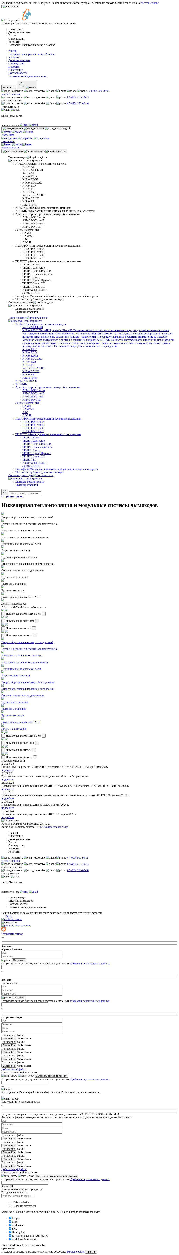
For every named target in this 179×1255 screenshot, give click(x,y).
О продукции (16, 63)
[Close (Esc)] (2, 937)
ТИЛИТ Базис (30, 437)
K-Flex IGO (29, 361)
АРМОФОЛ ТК (31, 399)
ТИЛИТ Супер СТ (33, 456)
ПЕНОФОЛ (48, 418)
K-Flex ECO (29, 352)
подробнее (7, 770)
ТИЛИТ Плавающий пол (37, 446)
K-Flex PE (28, 365)
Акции (12, 50)
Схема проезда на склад (54, 826)
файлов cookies (76, 1251)
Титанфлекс (56, 469)
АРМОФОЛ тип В (33, 393)
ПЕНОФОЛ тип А (33, 421)
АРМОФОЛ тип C (33, 396)
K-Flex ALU (29, 349)
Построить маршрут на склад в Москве (31, 54)
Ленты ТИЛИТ (31, 465)
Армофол (47, 387)
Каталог (7, 87)
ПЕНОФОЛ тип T (33, 431)
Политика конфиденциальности (27, 76)
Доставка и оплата (19, 60)
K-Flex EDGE (30, 355)
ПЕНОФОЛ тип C (33, 428)
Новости (13, 66)
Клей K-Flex (29, 377)
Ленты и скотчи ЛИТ (28, 402)
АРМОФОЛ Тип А (33, 390)
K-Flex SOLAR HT (33, 368)
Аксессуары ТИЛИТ (34, 462)
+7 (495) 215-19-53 (78, 97)
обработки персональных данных (90, 963)
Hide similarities (21, 1202)
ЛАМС (26, 405)
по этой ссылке (150, 2)
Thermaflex (39, 472)
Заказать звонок (21, 925)
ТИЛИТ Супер (31, 450)
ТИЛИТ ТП (29, 459)
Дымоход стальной (26, 484)
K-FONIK (21, 383)
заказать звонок (10, 93)
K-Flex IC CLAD (32, 358)
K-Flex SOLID (30, 371)
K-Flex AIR (98, 338)
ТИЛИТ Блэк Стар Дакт (36, 443)
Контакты (14, 57)
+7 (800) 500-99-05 (98, 90)
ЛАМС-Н (28, 409)
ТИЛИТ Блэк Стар (33, 440)
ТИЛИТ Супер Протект (36, 453)
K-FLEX (40, 324)
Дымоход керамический (29, 481)
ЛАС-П (26, 415)
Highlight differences (24, 1205)
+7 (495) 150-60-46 (78, 103)
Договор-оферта (18, 72)
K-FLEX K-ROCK (26, 380)
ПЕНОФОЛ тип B (33, 424)
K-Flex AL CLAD (32, 327)
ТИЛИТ (48, 434)
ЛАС (25, 412)
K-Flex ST (28, 374)
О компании (15, 69)
